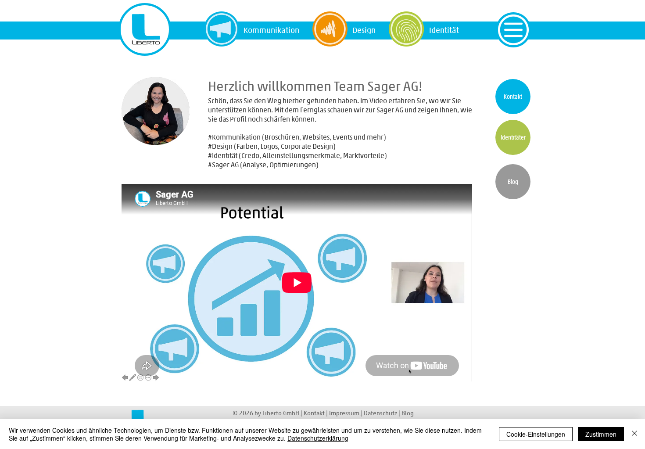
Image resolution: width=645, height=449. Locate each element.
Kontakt (314, 413)
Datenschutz (381, 413)
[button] (513, 29)
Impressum (345, 413)
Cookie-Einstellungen (535, 434)
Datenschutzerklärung (317, 438)
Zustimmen (600, 434)
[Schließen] (634, 434)
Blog (407, 413)
